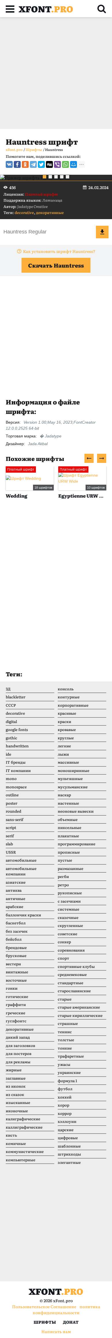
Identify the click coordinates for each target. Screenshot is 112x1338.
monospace (16, 786)
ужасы (64, 1064)
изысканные (18, 1102)
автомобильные (21, 860)
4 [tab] (61, 176)
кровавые (67, 729)
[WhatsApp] (65, 164)
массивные (68, 762)
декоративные (50, 212)
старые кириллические (80, 1015)
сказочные (68, 917)
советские (67, 933)
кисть (11, 1135)
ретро (63, 884)
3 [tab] (56, 176)
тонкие (65, 1048)
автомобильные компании (21, 871)
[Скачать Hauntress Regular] (102, 232)
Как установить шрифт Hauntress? (59, 251)
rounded (13, 811)
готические (17, 996)
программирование (76, 843)
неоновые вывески (76, 811)
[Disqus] (56, 590)
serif (10, 835)
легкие (64, 745)
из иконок (16, 1086)
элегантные (69, 1162)
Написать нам (56, 1331)
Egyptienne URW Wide (82, 495)
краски (64, 721)
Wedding (16, 495)
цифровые (68, 1137)
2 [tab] (50, 176)
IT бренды (16, 762)
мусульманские (73, 786)
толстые (66, 1039)
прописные (69, 852)
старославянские (74, 990)
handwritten (17, 745)
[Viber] (57, 164)
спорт (63, 958)
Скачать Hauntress (56, 265)
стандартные (70, 982)
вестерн (13, 963)
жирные (14, 1069)
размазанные (70, 868)
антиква (14, 890)
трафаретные (71, 1056)
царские (66, 1129)
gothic (11, 737)
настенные (68, 803)
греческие (15, 1012)
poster (11, 803)
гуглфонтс (16, 1020)
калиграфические (23, 1118)
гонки (12, 988)
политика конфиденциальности (66, 1309)
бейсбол (14, 939)
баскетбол (16, 923)
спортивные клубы (76, 966)
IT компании (18, 770)
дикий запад (18, 1037)
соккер (64, 941)
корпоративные (73, 705)
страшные (68, 1023)
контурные (69, 697)
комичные (16, 1143)
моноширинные (73, 770)
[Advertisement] (56, 73)
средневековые (72, 974)
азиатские (16, 882)
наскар (64, 794)
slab (9, 843)
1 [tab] (44, 176)
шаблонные (69, 1146)
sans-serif (14, 819)
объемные (68, 819)
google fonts (17, 729)
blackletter (15, 697)
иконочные (17, 1110)
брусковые (16, 955)
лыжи (63, 754)
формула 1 (67, 1080)
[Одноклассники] (25, 164)
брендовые (16, 947)
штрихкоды (69, 1154)
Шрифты (45, 1322)
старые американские (79, 1007)
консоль (66, 688)
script (11, 827)
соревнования (71, 950)
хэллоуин (67, 1121)
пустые (65, 860)
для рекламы (18, 1061)
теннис (65, 1031)
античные (15, 898)
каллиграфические (24, 1127)
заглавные (16, 1078)
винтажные (17, 971)
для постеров (18, 1053)
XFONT (46, 8)
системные (68, 909)
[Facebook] (17, 164)
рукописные (70, 892)
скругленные (70, 925)
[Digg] (49, 164)
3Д (8, 688)
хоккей (65, 1097)
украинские (69, 1072)
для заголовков (20, 1045)
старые (65, 999)
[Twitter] (41, 164)
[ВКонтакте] (9, 164)
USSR (11, 852)
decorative (24, 212)
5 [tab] (67, 176)
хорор (63, 1105)
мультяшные (70, 778)
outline (12, 794)
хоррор (65, 1113)
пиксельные (69, 827)
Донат (71, 1322)
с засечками (69, 901)
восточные (16, 980)
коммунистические (25, 1151)
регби (63, 876)
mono (11, 778)
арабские (14, 906)
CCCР (11, 705)
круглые (66, 737)
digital (11, 721)
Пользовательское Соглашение (44, 1306)
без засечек (17, 931)
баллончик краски (23, 914)
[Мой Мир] (73, 164)
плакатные (68, 835)
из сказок (15, 1094)
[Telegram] (33, 164)
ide (8, 754)
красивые (67, 713)
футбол (65, 1088)
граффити (16, 1004)
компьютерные (20, 1159)
